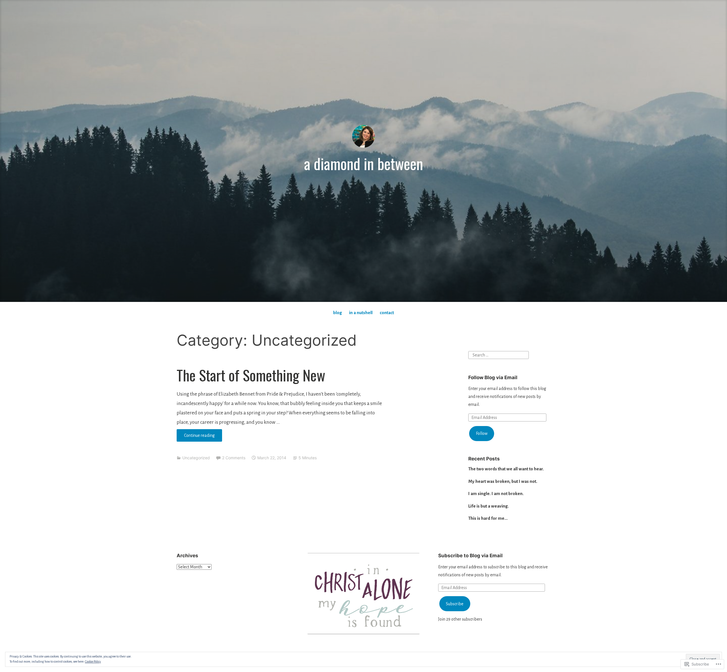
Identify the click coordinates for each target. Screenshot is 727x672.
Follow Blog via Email (492, 377)
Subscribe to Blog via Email (470, 555)
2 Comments (233, 457)
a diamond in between (363, 163)
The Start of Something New (251, 375)
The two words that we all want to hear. (506, 468)
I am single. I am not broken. (496, 493)
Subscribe (454, 604)
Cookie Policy (93, 661)
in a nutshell (361, 312)
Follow (482, 433)
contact (387, 312)
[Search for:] (498, 354)
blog (337, 312)
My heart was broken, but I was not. (502, 481)
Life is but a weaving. (488, 506)
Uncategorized (196, 457)
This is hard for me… (488, 518)
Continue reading (196, 437)
